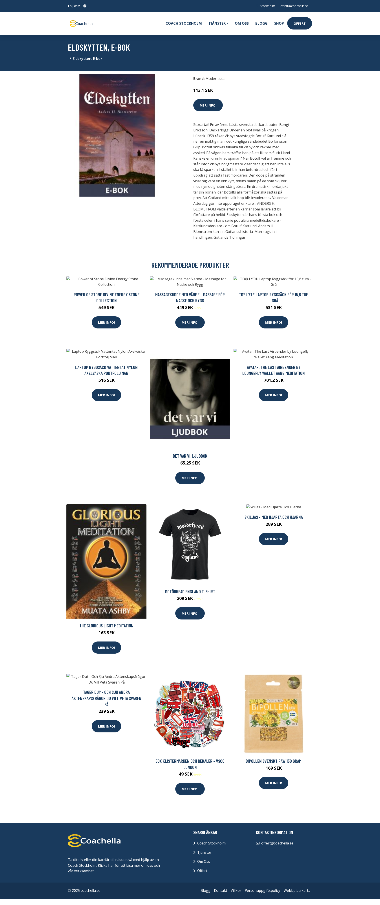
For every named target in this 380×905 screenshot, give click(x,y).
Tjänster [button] (217, 23)
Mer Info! (208, 105)
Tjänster (204, 852)
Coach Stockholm (184, 23)
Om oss (242, 23)
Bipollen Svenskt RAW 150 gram (273, 761)
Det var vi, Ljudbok (190, 456)
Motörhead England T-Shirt (190, 591)
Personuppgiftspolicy (262, 890)
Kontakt (220, 890)
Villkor (236, 890)
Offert (300, 23)
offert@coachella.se (294, 6)
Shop (279, 23)
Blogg (261, 23)
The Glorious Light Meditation (106, 625)
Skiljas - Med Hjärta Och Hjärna (274, 517)
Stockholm (267, 6)
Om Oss (203, 861)
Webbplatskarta (297, 890)
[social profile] (85, 6)
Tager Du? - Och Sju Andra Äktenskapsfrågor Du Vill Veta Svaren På (106, 698)
